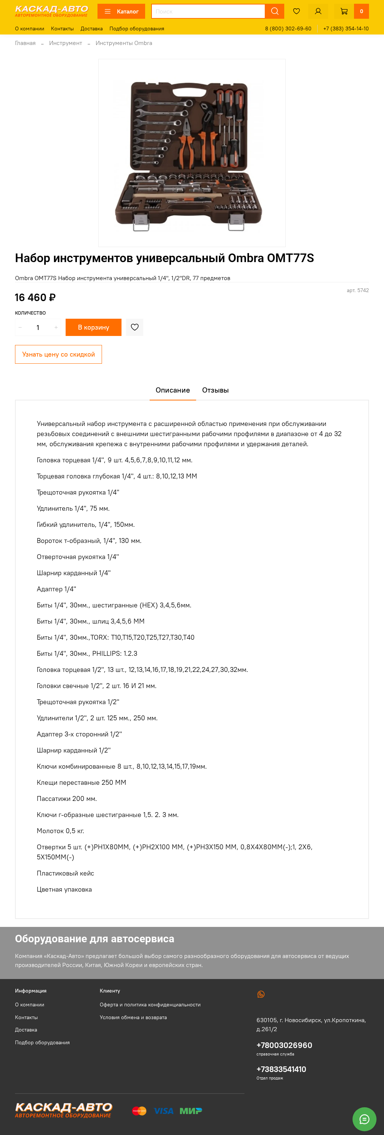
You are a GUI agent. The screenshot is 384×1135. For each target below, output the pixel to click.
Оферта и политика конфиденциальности (150, 1004)
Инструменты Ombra (124, 42)
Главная (25, 42)
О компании (29, 28)
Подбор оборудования (137, 28)
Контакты (62, 28)
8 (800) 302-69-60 (288, 28)
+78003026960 (284, 1045)
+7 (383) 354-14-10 (346, 28)
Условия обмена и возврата (133, 1017)
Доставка (92, 28)
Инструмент (65, 42)
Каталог (128, 11)
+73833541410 (281, 1069)
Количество (30, 313)
